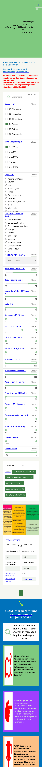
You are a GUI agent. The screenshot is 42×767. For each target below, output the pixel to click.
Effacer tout (32, 94)
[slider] (13, 272)
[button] (15, 465)
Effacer (34, 104)
